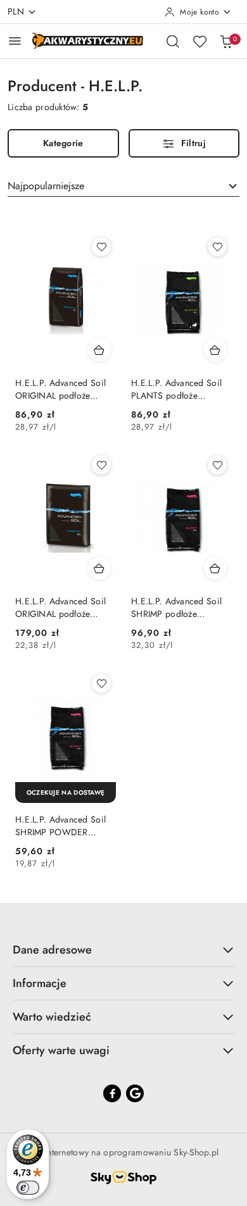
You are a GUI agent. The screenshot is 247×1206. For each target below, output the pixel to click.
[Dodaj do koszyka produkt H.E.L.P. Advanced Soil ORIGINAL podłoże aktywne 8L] (99, 568)
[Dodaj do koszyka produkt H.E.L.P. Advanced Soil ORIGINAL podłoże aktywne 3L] (99, 350)
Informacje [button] (39, 983)
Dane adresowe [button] (52, 950)
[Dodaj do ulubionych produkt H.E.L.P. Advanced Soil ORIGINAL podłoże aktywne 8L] (101, 465)
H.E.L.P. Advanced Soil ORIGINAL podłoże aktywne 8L (60, 607)
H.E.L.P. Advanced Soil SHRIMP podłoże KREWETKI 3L (176, 607)
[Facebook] (112, 1093)
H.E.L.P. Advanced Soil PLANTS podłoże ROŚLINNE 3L (176, 389)
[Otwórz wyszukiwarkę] (173, 41)
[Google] (135, 1093)
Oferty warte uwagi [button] (61, 1050)
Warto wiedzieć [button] (52, 1017)
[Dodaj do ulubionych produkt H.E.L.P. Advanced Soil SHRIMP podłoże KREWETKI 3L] (217, 465)
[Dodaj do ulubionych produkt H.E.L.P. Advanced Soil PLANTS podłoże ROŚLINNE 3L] (217, 246)
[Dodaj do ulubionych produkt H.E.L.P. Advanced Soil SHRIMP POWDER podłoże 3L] (101, 683)
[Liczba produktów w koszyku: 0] (226, 41)
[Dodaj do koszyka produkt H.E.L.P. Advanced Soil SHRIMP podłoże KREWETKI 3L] (215, 568)
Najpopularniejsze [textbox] (46, 185)
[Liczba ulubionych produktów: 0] (199, 41)
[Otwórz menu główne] (15, 41)
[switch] (27, 1188)
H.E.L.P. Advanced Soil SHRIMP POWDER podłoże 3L (60, 825)
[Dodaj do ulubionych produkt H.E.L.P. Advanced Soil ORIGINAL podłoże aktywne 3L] (101, 246)
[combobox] (123, 186)
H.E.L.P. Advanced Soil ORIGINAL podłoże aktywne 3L (60, 389)
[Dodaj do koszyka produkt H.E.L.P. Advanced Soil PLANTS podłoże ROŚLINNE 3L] (215, 350)
